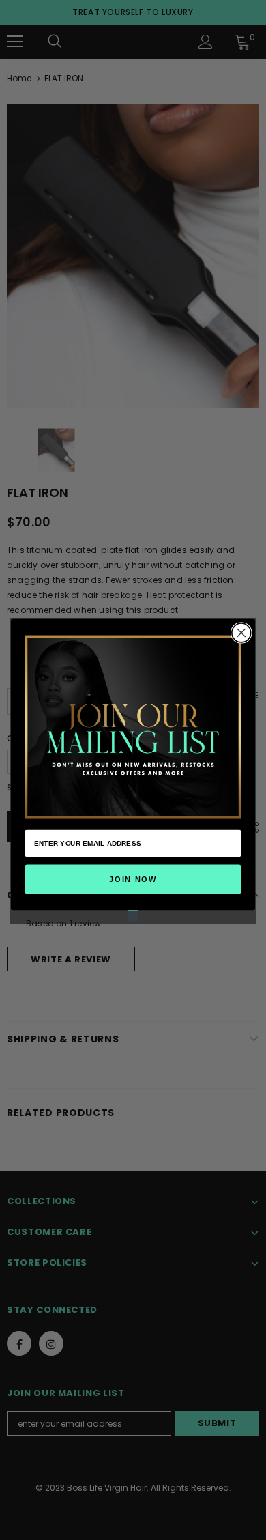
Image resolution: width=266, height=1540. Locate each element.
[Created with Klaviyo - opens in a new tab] (133, 915)
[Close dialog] (241, 632)
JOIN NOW (132, 878)
